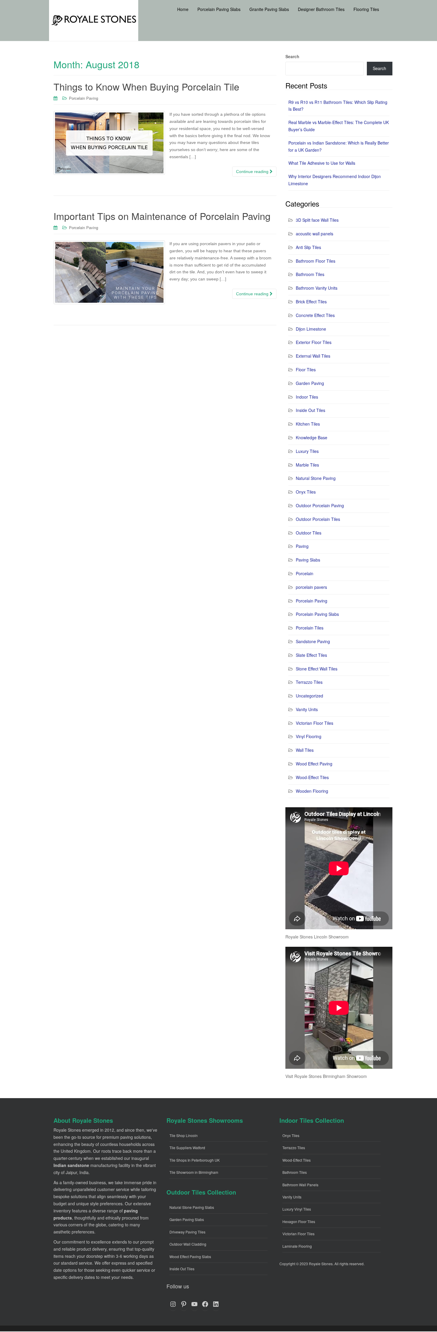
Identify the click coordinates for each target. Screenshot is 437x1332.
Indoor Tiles (307, 397)
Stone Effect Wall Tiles (316, 669)
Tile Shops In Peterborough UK (194, 1160)
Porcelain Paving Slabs (317, 614)
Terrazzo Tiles (309, 682)
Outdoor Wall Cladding (187, 1244)
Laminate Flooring (297, 1246)
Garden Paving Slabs (186, 1219)
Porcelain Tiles (309, 628)
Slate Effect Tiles (311, 655)
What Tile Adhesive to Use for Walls (321, 163)
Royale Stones (321, 1263)
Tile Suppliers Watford (187, 1147)
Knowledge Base (311, 437)
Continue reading (253, 171)
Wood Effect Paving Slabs (190, 1256)
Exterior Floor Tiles (313, 342)
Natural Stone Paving (316, 478)
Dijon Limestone (311, 329)
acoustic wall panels (314, 234)
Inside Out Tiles (310, 410)
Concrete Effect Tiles (315, 315)
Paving (302, 546)
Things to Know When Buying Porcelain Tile (146, 86)
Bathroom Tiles (310, 274)
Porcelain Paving (83, 98)
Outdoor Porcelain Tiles (318, 519)
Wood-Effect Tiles (312, 777)
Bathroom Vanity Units (316, 288)
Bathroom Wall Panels (300, 1184)
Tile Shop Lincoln (183, 1135)
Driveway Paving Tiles (187, 1231)
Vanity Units (307, 709)
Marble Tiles (307, 465)
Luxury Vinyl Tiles (296, 1209)
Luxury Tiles (307, 451)
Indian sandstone (71, 1165)
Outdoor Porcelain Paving (320, 505)
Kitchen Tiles (308, 424)
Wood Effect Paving (314, 764)
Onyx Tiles (306, 492)
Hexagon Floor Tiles (298, 1221)
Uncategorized (309, 696)
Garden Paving (310, 383)
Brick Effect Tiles (311, 302)
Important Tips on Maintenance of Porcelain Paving (162, 216)
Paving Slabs (308, 560)
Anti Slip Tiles (308, 247)
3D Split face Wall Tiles (317, 220)
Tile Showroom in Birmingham (193, 1172)
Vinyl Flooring (308, 736)
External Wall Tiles (313, 356)
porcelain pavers (311, 587)
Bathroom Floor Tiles (315, 261)
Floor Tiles (306, 369)
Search (292, 56)
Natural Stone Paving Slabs (191, 1207)
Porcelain (304, 573)
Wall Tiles (305, 750)
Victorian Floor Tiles (314, 723)
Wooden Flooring (312, 791)
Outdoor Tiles (308, 533)
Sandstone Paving (313, 641)
